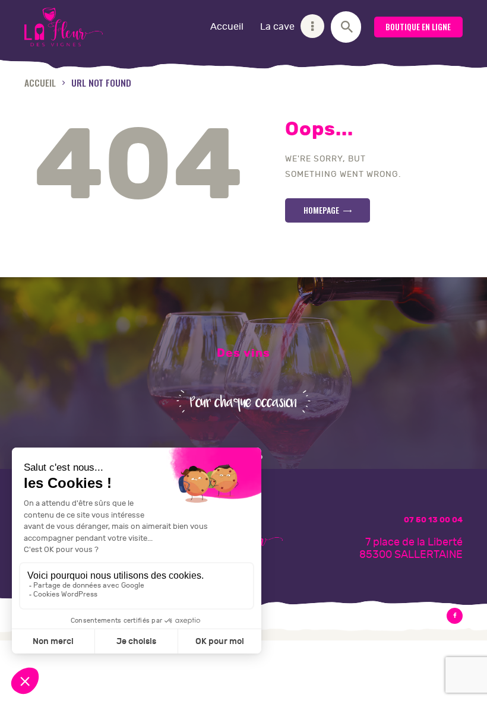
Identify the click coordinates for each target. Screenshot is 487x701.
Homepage (321, 210)
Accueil (40, 82)
